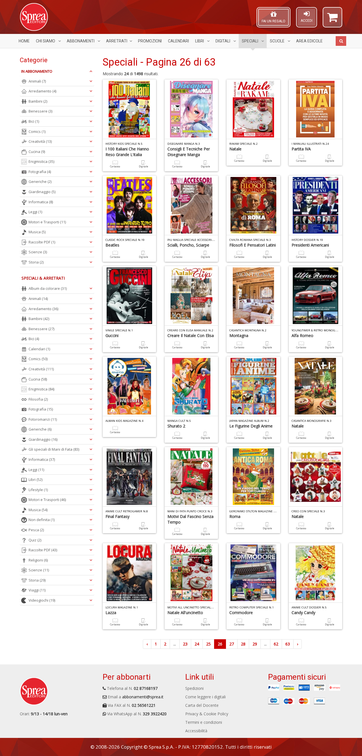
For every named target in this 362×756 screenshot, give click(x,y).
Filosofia (38, 399)
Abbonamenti (81, 41)
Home (24, 41)
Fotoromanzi (43, 419)
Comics (37, 131)
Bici (34, 121)
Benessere (40, 111)
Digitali (223, 41)
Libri (200, 41)
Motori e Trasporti (47, 221)
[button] (332, 20)
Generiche (40, 181)
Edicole (309, 41)
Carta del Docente (202, 705)
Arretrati (116, 41)
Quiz (35, 540)
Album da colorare (48, 288)
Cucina (37, 151)
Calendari (178, 41)
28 (243, 644)
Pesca (36, 529)
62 (276, 644)
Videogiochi (42, 600)
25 (208, 644)
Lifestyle (38, 489)
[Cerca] (341, 41)
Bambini (38, 101)
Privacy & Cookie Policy (206, 713)
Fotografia (40, 171)
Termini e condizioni (203, 722)
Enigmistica (41, 161)
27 (231, 644)
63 (287, 644)
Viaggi (37, 590)
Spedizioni (194, 688)
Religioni (38, 560)
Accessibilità (196, 730)
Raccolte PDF (42, 242)
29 (255, 644)
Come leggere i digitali (205, 696)
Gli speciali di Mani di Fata (54, 449)
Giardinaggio (42, 191)
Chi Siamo (46, 41)
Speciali (250, 41)
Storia (36, 262)
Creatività (40, 141)
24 (197, 644)
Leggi (35, 211)
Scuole (277, 41)
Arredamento (42, 91)
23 (185, 644)
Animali (37, 81)
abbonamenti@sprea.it (142, 696)
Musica (37, 231)
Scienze (38, 251)
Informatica (41, 201)
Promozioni (150, 41)
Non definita (42, 519)
